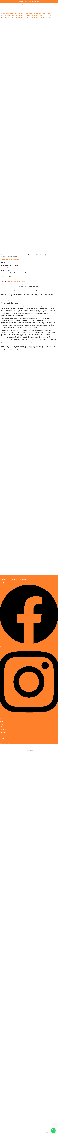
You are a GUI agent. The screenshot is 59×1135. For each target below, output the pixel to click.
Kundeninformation (5, 743)
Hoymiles (19, 284)
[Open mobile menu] (56, 5)
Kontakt (2, 721)
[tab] (22, 286)
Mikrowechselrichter (28, 284)
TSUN (35, 284)
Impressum (3, 736)
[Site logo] (29, 5)
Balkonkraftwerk (12, 281)
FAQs (1, 724)
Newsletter (3, 729)
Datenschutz (3, 738)
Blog (1, 726)
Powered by (50, 1132)
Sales (18, 281)
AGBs (1, 741)
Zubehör (22, 281)
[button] (53, 1130)
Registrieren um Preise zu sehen (10, 259)
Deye (15, 284)
